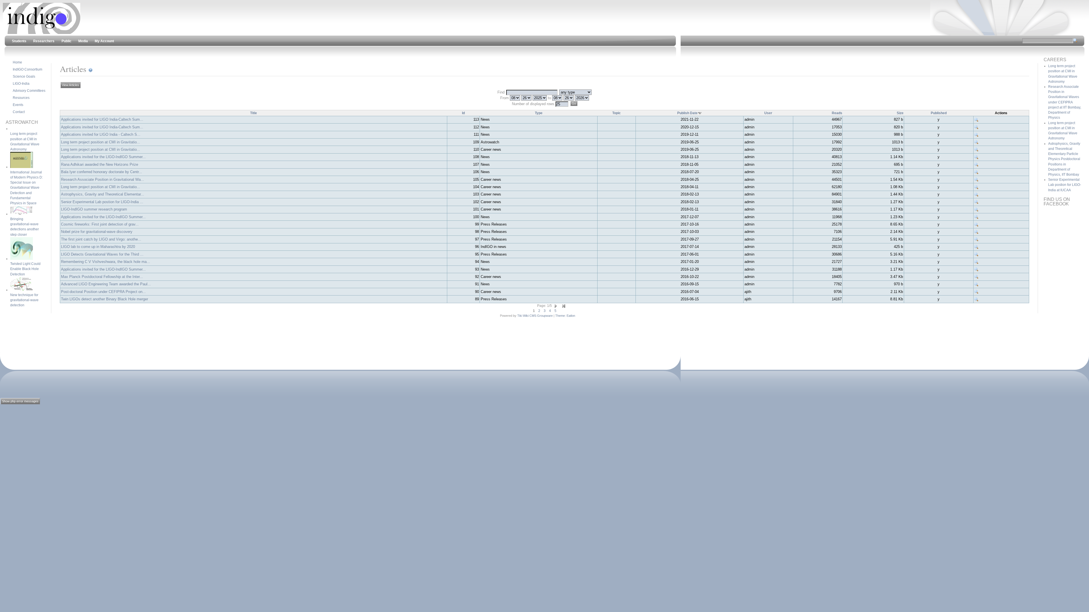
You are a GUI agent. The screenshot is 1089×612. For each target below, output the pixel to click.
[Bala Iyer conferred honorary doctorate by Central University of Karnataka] (976, 172)
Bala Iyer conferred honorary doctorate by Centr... (101, 172)
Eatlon (571, 315)
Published (939, 113)
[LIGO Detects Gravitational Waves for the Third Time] (976, 254)
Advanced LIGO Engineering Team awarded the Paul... (106, 284)
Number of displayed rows (534, 104)
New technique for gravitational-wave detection (24, 300)
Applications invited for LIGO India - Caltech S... (100, 134)
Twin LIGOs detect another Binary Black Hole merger (104, 299)
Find (501, 92)
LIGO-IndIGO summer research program (94, 209)
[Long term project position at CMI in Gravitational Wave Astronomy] (976, 142)
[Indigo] (41, 33)
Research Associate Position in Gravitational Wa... (102, 179)
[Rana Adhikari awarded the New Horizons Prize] (976, 164)
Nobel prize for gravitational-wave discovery (96, 232)
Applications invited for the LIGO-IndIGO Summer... (103, 157)
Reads (837, 113)
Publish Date (687, 113)
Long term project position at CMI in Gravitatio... (100, 142)
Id (463, 113)
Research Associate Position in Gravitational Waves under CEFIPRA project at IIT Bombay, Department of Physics (1064, 102)
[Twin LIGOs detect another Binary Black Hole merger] (976, 299)
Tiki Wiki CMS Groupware (535, 315)
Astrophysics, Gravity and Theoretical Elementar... (102, 194)
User (768, 113)
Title (253, 113)
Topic (616, 113)
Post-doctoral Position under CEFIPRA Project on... (103, 292)
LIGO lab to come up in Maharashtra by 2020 (98, 247)
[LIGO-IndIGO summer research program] (976, 209)
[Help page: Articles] (90, 69)
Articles (73, 68)
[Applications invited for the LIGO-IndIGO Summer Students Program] (976, 157)
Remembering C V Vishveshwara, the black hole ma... (105, 262)
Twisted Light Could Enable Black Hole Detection (25, 269)
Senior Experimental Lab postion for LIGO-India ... (102, 202)
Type (539, 113)
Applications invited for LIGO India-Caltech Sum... (102, 119)
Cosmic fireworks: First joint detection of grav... (100, 224)
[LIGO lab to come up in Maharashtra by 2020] (976, 247)
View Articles (70, 85)
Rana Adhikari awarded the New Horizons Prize (99, 164)
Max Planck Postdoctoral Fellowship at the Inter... (102, 277)
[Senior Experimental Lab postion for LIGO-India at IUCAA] (976, 202)
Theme (560, 315)
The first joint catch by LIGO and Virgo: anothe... (101, 239)
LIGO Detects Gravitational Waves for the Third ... (102, 254)
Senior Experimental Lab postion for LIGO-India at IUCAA (1064, 185)
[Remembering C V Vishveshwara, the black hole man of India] (976, 262)
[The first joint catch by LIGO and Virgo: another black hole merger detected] (976, 239)
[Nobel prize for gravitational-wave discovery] (976, 232)
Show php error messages (20, 401)
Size (900, 113)
